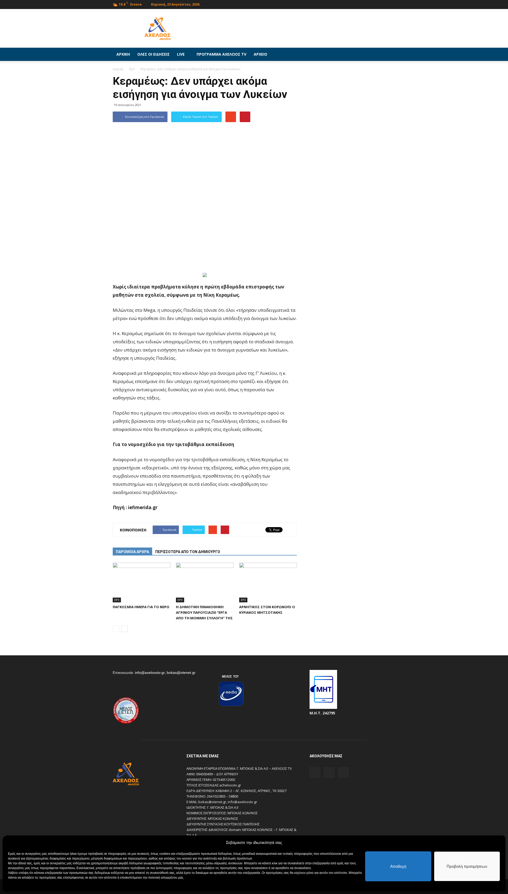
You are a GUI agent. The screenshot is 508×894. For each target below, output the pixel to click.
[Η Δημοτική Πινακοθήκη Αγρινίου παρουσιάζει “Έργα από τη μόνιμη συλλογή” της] (205, 582)
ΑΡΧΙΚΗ (123, 54)
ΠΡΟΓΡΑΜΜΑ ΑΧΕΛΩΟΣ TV (221, 54)
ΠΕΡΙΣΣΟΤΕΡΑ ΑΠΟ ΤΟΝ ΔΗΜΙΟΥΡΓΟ (187, 552)
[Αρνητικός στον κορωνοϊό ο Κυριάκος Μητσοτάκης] (268, 582)
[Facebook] (374, 4)
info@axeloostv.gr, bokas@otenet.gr (165, 672)
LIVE (181, 54)
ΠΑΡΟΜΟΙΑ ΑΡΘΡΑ (132, 552)
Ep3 (116, 600)
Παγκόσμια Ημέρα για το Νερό (141, 606)
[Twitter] (383, 4)
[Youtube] (391, 4)
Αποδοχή (398, 866)
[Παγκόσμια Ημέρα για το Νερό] (141, 582)
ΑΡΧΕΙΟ (260, 54)
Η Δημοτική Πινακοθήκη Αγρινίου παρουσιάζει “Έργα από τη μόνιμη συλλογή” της (204, 612)
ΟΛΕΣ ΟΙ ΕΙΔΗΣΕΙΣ (153, 54)
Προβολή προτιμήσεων (467, 866)
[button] (389, 54)
